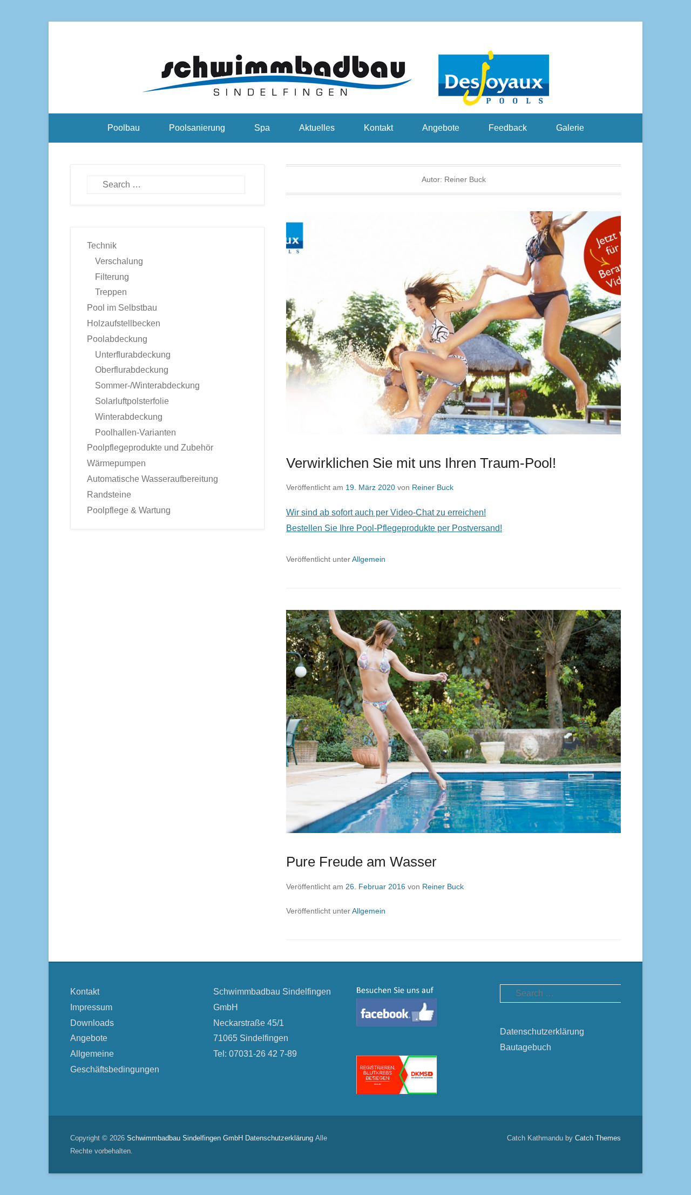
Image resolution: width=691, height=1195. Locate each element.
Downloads (92, 1023)
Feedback (508, 127)
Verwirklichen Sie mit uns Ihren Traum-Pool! (421, 463)
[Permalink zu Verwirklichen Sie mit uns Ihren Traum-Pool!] (453, 322)
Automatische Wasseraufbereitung (152, 479)
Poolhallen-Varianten (135, 432)
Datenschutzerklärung (542, 1031)
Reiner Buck (432, 487)
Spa (262, 127)
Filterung (112, 276)
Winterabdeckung (128, 416)
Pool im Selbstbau (122, 307)
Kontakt (378, 127)
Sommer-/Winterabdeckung (147, 385)
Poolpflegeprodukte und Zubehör (150, 447)
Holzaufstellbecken (123, 323)
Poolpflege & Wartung (129, 510)
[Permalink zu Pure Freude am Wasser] (453, 721)
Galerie (570, 127)
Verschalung (119, 261)
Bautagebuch (525, 1047)
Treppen (111, 292)
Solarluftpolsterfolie (132, 401)
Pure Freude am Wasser (361, 862)
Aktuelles (317, 127)
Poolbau (123, 127)
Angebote (440, 127)
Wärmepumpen (116, 463)
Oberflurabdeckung (131, 369)
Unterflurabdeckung (133, 354)
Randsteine (109, 494)
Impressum (91, 1007)
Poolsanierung (197, 127)
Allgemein (368, 559)
